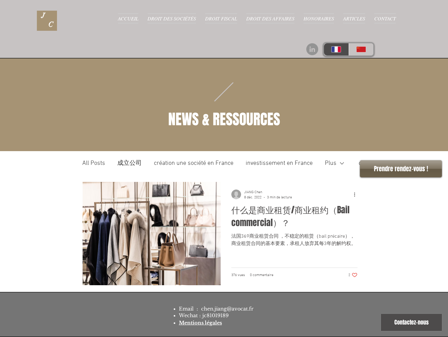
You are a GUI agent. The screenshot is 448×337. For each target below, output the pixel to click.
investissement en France (279, 163)
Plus (330, 163)
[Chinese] (361, 49)
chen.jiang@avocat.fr (227, 309)
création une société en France (193, 163)
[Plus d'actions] (356, 194)
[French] (336, 49)
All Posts (93, 163)
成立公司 (129, 163)
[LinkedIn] (312, 49)
